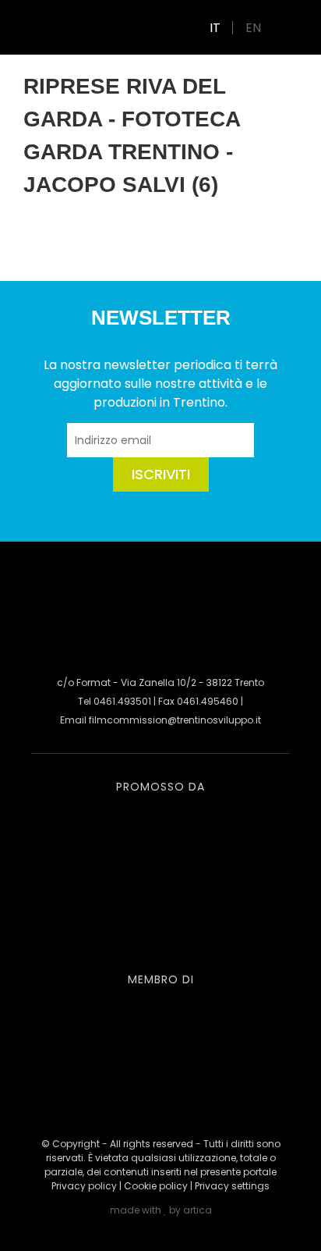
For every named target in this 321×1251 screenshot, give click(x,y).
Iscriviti (161, 474)
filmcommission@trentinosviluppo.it (175, 720)
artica (197, 1210)
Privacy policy (84, 1185)
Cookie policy (156, 1185)
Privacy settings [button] (232, 1185)
